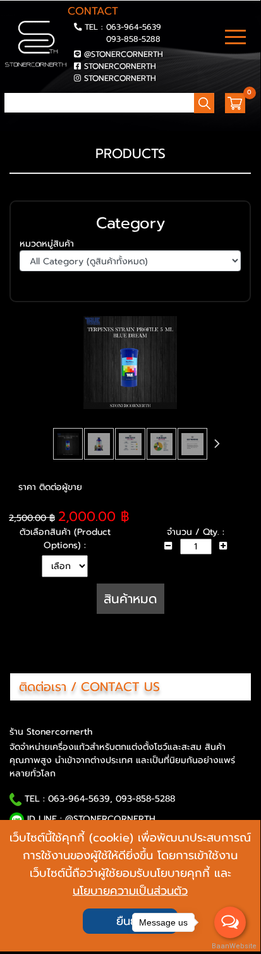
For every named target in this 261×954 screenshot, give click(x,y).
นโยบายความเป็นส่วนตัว (130, 891)
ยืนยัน (130, 921)
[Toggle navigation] (235, 38)
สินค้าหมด (130, 598)
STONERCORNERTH (120, 66)
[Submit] (8, 122)
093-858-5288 (133, 39)
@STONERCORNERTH (123, 54)
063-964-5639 (133, 27)
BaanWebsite (231, 946)
